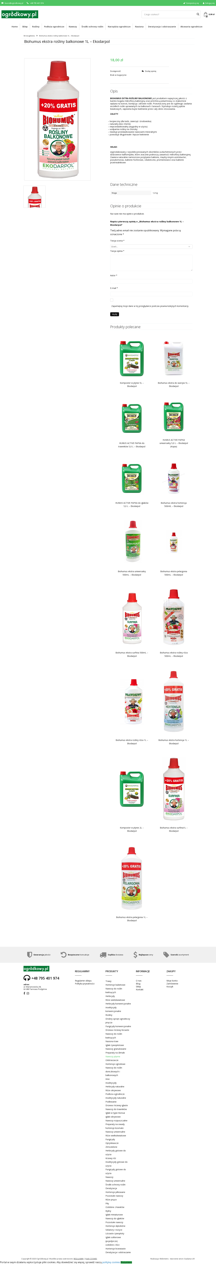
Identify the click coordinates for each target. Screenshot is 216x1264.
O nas (139, 980)
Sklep (25, 26)
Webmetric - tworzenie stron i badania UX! (177, 1259)
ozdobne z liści (112, 1244)
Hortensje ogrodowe (115, 1064)
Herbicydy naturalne (115, 1086)
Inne (108, 1079)
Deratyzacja (111, 1188)
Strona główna (29, 36)
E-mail (114, 288)
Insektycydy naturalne (116, 1097)
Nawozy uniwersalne (115, 1131)
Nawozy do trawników (116, 1109)
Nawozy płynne (113, 1056)
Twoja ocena (117, 240)
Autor (113, 275)
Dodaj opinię (150, 71)
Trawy (108, 981)
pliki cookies (91, 1259)
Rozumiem (126, 1262)
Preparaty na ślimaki (115, 1052)
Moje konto (172, 980)
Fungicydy (110, 1139)
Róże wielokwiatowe (115, 1000)
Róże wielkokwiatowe (116, 1135)
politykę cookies (111, 1262)
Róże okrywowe (113, 1090)
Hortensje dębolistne (115, 1226)
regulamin (78, 1259)
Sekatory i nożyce (114, 1229)
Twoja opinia (117, 251)
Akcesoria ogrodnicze (191, 26)
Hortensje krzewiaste (116, 1248)
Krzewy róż (111, 1158)
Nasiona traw (112, 1041)
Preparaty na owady (115, 1124)
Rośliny (36, 26)
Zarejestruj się (192, 3)
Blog (138, 983)
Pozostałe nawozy (114, 1195)
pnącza (109, 1022)
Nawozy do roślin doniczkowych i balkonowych (114, 1071)
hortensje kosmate (115, 1128)
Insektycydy (111, 1082)
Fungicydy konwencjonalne (118, 1026)
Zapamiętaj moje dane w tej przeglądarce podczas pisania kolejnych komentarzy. (150, 306)
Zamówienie (172, 983)
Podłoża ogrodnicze (54, 26)
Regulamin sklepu (83, 980)
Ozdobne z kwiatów (115, 1207)
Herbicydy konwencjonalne (118, 1003)
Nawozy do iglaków (115, 1218)
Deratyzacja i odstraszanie (162, 26)
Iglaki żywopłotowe (115, 1045)
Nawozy (73, 26)
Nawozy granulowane (116, 1048)
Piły (107, 1203)
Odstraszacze (112, 1060)
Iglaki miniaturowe (114, 1214)
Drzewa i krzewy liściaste (117, 1030)
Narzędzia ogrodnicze (119, 26)
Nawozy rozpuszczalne (116, 1120)
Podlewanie (111, 1101)
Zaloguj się (210, 3)
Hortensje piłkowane (115, 1192)
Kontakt (139, 989)
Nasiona (139, 26)
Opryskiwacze (112, 1143)
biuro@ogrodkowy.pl (14, 3)
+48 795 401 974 (37, 3)
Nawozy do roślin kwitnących (114, 990)
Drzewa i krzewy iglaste (117, 1105)
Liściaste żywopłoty (115, 1233)
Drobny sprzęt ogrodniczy (118, 1018)
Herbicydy (110, 996)
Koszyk (169, 986)
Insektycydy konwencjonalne (113, 1009)
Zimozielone (111, 1146)
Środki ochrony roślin (92, 26)
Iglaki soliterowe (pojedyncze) (113, 1239)
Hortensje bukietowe (115, 984)
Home (15, 26)
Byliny (108, 1211)
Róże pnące (111, 1199)
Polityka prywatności (84, 983)
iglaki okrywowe (113, 1116)
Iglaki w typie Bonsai (115, 1112)
